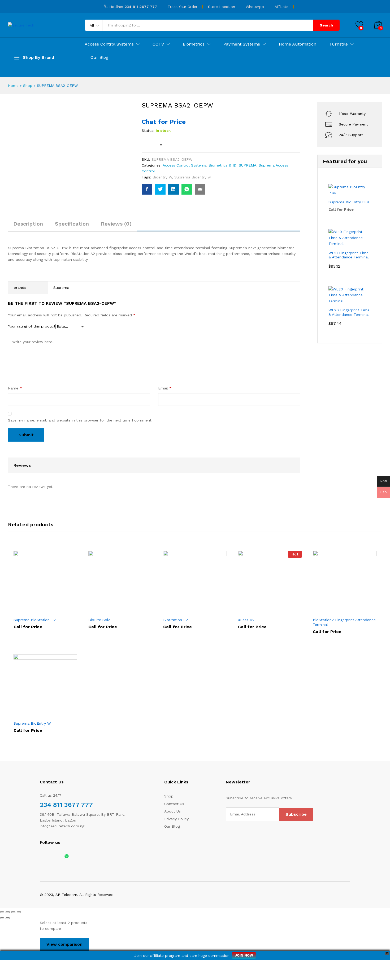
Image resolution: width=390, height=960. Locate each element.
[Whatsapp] (66, 856)
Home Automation (297, 44)
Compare (53, 611)
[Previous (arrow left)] (2, 918)
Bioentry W (162, 177)
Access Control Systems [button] (109, 44)
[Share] (8, 912)
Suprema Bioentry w (192, 177)
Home (13, 85)
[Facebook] (41, 857)
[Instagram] (58, 857)
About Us (172, 811)
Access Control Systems (184, 165)
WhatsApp (255, 7)
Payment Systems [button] (241, 44)
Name (15, 388)
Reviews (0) (116, 223)
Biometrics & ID (222, 165)
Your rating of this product (31, 326)
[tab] (28, 226)
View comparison (64, 944)
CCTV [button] (158, 44)
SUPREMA (247, 165)
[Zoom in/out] (19, 912)
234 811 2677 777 (140, 7)
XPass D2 (246, 620)
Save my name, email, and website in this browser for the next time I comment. (80, 420)
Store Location (221, 7)
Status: (148, 130)
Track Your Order (182, 7)
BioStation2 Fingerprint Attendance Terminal (344, 622)
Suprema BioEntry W (32, 723)
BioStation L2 (175, 620)
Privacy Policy (176, 819)
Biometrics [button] (194, 44)
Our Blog (99, 57)
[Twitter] (49, 857)
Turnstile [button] (338, 44)
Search (326, 25)
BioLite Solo (99, 620)
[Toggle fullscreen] (13, 912)
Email (165, 388)
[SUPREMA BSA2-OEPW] (147, 189)
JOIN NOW (244, 955)
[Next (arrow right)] (8, 918)
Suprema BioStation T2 (35, 620)
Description (28, 223)
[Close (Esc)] (2, 912)
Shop (27, 85)
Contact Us (174, 804)
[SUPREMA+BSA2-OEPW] (160, 189)
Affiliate (281, 7)
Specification (72, 223)
